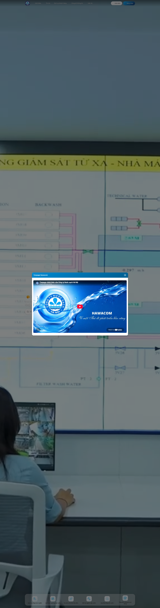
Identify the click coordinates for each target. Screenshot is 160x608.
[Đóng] (125, 275)
